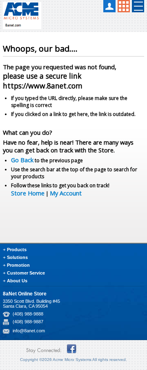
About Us (17, 280)
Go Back (22, 160)
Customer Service (26, 272)
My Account (66, 193)
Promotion (18, 265)
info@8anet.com (29, 330)
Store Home (28, 193)
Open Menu (138, 6)
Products (17, 249)
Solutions (17, 257)
